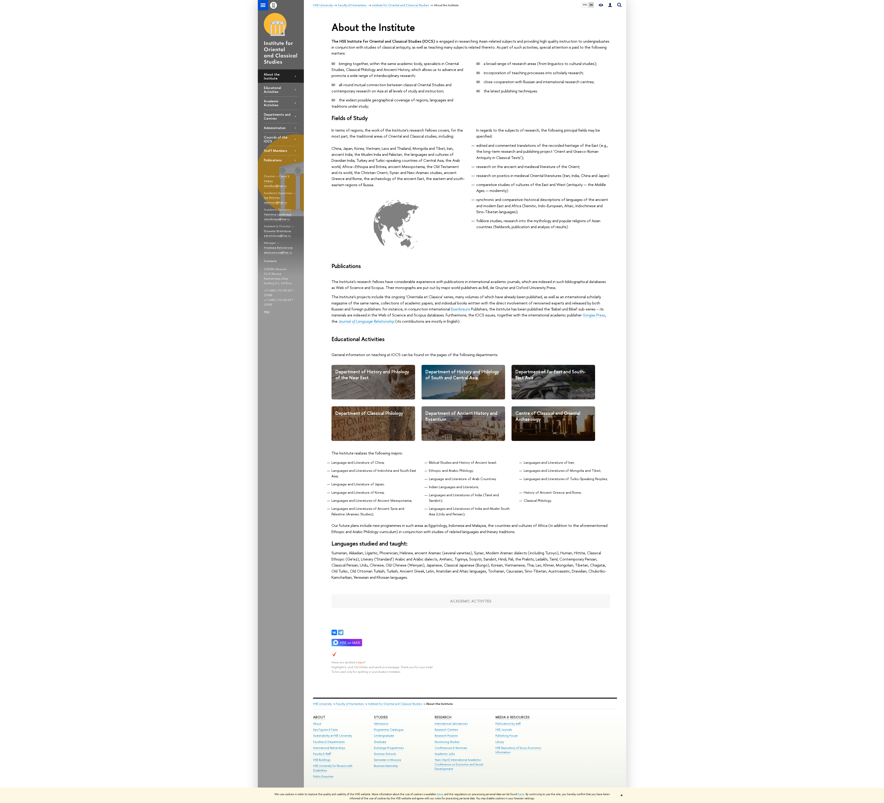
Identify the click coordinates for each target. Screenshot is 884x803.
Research (443, 717)
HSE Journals (503, 730)
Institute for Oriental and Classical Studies (395, 704)
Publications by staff (508, 724)
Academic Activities (271, 103)
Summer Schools (385, 754)
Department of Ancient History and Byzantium (461, 416)
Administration (275, 128)
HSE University (322, 704)
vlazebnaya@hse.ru (277, 219)
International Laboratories (451, 724)
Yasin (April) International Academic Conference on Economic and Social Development (459, 764)
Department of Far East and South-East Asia (550, 375)
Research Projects (446, 736)
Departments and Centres (277, 116)
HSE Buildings (321, 760)
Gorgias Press (594, 315)
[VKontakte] (334, 632)
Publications (273, 160)
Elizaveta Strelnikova (277, 231)
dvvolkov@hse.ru (275, 186)
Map (267, 312)
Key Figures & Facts (325, 730)
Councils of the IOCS (276, 139)
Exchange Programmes (389, 748)
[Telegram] (340, 632)
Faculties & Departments (329, 742)
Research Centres (446, 730)
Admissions (381, 724)
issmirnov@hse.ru (275, 202)
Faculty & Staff (322, 754)
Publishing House (506, 736)
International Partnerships (329, 748)
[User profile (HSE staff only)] (610, 5)
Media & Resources (512, 717)
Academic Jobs (445, 754)
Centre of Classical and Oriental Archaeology (547, 416)
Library (499, 742)
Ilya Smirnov (272, 197)
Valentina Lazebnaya (277, 214)
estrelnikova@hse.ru (277, 235)
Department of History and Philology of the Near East (372, 375)
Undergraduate (384, 736)
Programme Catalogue (389, 730)
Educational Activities (272, 90)
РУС (585, 4)
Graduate (380, 742)
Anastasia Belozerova (278, 247)
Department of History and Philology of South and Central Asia (462, 375)
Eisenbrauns (460, 309)
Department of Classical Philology (369, 413)
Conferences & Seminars (451, 748)
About (319, 717)
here (440, 794)
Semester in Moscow (387, 760)
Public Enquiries (323, 776)
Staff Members (275, 150)
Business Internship (386, 766)
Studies (381, 717)
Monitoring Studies (447, 742)
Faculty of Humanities (350, 704)
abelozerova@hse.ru (278, 252)
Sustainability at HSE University (332, 736)
